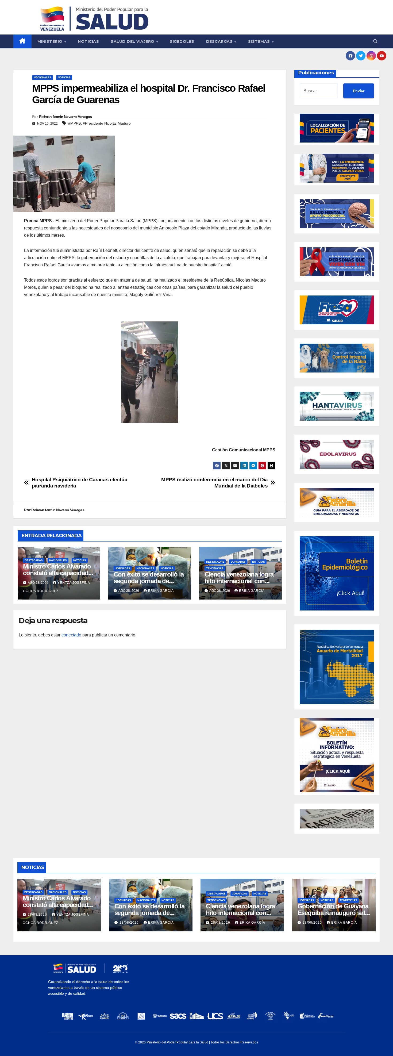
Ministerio (50, 41)
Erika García (161, 591)
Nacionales (42, 77)
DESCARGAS (220, 41)
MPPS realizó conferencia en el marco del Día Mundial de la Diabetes (214, 483)
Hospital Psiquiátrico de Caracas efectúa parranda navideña (80, 483)
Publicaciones (316, 73)
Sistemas (259, 41)
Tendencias (215, 568)
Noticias (88, 41)
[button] (375, 41)
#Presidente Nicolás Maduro (107, 123)
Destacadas (34, 560)
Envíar (358, 91)
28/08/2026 (38, 914)
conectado (71, 635)
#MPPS (74, 123)
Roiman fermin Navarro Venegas (65, 116)
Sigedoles (182, 41)
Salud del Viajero (133, 41)
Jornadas (122, 568)
